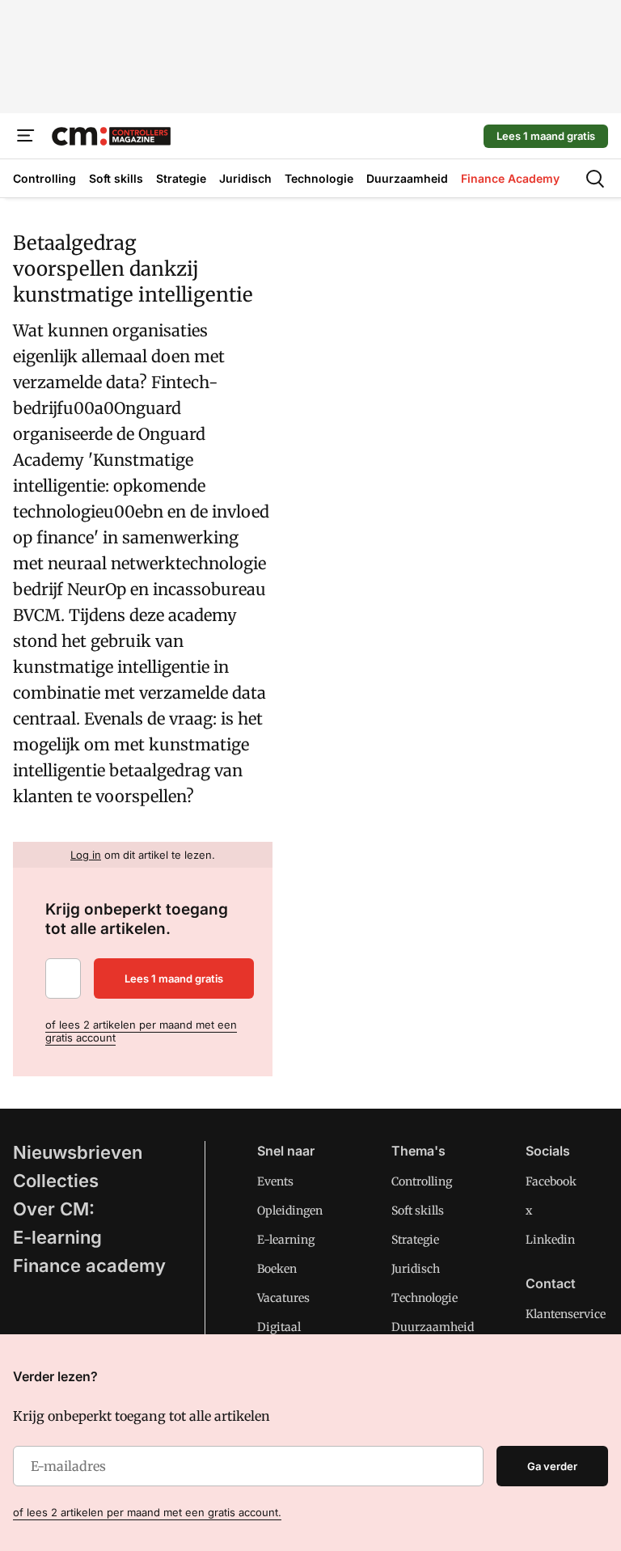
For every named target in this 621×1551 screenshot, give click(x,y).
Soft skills (417, 1210)
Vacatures (283, 1298)
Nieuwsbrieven (77, 1152)
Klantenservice (566, 1314)
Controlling (421, 1181)
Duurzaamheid (432, 1327)
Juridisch (415, 1269)
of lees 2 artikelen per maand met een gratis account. (147, 1512)
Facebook (551, 1181)
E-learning (57, 1237)
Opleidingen (290, 1210)
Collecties (56, 1180)
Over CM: (54, 1208)
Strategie (415, 1239)
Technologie (424, 1298)
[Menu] (26, 136)
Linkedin (550, 1239)
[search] (595, 178)
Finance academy (89, 1265)
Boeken (277, 1269)
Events (275, 1181)
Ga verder (552, 1466)
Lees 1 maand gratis (545, 135)
